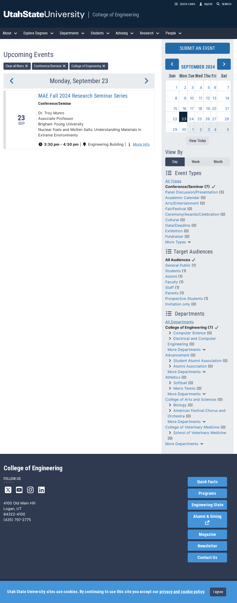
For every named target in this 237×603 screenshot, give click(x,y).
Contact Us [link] (207, 557)
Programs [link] (207, 493)
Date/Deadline (177, 225)
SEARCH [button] (226, 4)
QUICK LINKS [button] (187, 4)
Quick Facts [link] (207, 481)
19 (208, 108)
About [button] (7, 33)
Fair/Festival (175, 208)
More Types (175, 242)
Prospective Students (184, 298)
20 (214, 108)
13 (214, 98)
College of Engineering (116, 15)
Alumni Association (190, 366)
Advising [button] (122, 33)
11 (200, 98)
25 (199, 119)
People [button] (170, 33)
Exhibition (174, 231)
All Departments (179, 322)
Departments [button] (69, 33)
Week (196, 162)
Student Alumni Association (197, 360)
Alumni (171, 276)
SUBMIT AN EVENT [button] (197, 48)
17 (192, 108)
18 (200, 108)
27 (214, 119)
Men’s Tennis (184, 388)
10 (192, 98)
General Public (177, 265)
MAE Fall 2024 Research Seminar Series (83, 96)
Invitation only (177, 304)
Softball (180, 382)
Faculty (171, 282)
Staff (169, 287)
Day (175, 162)
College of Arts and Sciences (190, 399)
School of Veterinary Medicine (199, 432)
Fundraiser (174, 236)
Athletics (172, 377)
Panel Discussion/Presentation (191, 192)
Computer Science (189, 333)
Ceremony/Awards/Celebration (192, 214)
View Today (197, 141)
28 (227, 119)
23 (184, 119)
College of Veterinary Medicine (192, 427)
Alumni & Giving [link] (210, 520)
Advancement (177, 355)
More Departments (184, 349)
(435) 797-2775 (17, 519)
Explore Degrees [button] (35, 33)
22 (175, 119)
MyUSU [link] (208, 4)
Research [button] (146, 33)
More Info (141, 144)
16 (184, 108)
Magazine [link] (207, 534)
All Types (173, 181)
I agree (218, 592)
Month (218, 162)
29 (175, 129)
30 (184, 129)
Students (173, 270)
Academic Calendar (182, 197)
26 (207, 119)
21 (227, 108)
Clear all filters (15, 66)
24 (191, 119)
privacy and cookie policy (181, 591)
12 (208, 98)
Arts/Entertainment (182, 203)
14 (227, 98)
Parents (171, 293)
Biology (180, 405)
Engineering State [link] (207, 504)
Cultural (172, 219)
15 (175, 108)
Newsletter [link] (207, 546)
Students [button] (97, 33)
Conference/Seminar (48, 66)
